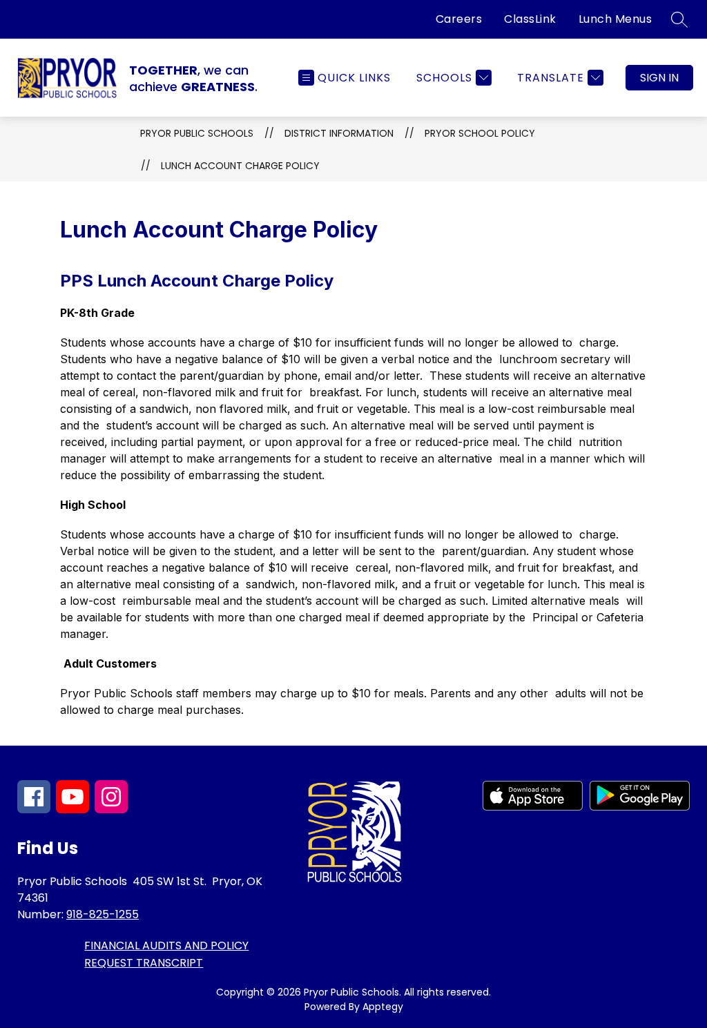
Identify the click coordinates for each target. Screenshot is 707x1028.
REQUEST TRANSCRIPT (143, 963)
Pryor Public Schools (196, 133)
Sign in (659, 78)
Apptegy (382, 1007)
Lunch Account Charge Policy (240, 166)
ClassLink (530, 19)
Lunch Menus (615, 19)
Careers (459, 19)
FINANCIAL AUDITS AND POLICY (166, 945)
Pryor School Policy (480, 133)
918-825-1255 (102, 914)
